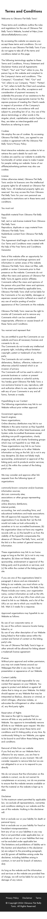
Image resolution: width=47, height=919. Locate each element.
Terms (38, 897)
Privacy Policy (12, 897)
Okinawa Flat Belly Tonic (26, 904)
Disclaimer (27, 897)
